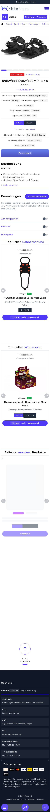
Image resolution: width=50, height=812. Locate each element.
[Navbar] (46, 8)
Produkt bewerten (25, 89)
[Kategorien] (4, 807)
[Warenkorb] (45, 807)
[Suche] (25, 807)
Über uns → (7, 683)
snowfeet (30, 129)
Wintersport (34, 24)
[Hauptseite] (20, 8)
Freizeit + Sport (12, 24)
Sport (24, 24)
